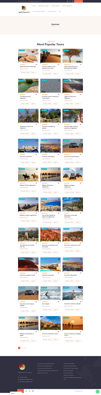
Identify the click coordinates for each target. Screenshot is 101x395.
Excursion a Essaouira (26, 156)
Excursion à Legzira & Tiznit (27, 275)
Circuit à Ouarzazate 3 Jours (50, 333)
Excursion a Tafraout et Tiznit (72, 245)
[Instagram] (70, 1)
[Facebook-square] (33, 391)
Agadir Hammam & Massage (28, 66)
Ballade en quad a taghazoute (28, 215)
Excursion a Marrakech (48, 156)
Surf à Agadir (45, 304)
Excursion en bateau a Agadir (72, 303)
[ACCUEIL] (24, 9)
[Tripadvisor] (72, 1)
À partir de (22, 69)
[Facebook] (68, 1)
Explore (33, 72)
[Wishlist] (37, 50)
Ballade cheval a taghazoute (28, 185)
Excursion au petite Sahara (71, 156)
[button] (97, 391)
